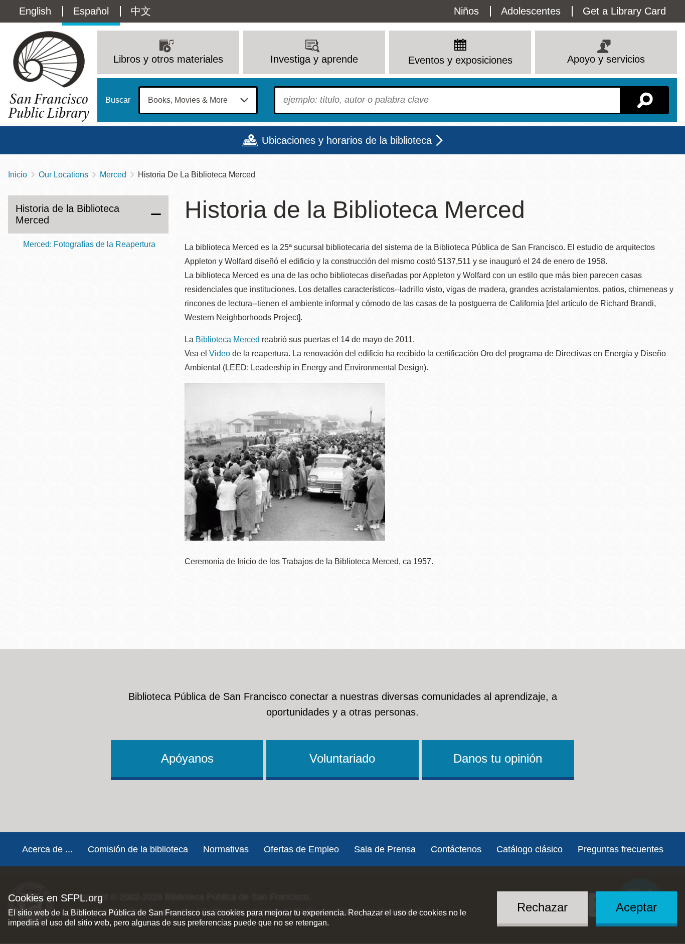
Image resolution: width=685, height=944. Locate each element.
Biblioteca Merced (228, 339)
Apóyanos (187, 758)
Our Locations (63, 174)
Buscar (117, 100)
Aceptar (636, 907)
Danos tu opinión (497, 758)
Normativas (226, 849)
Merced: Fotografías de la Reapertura (89, 244)
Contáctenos (456, 849)
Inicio (17, 174)
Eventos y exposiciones (460, 60)
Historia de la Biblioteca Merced (67, 214)
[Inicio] (48, 76)
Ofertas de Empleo (301, 849)
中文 (141, 11)
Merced (113, 174)
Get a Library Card (624, 11)
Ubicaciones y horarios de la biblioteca (347, 140)
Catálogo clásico (529, 849)
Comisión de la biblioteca (138, 849)
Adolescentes (531, 11)
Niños (466, 11)
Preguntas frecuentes (620, 849)
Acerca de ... (47, 849)
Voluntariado (342, 758)
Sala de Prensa (385, 849)
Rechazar (542, 907)
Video (219, 353)
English (35, 11)
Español (91, 11)
